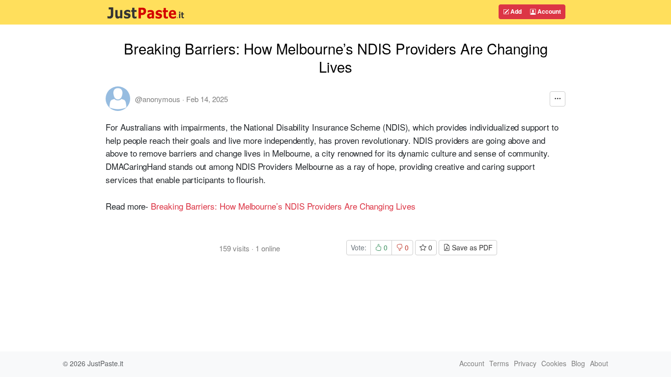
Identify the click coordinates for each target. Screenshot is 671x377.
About (599, 363)
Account (548, 11)
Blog (578, 363)
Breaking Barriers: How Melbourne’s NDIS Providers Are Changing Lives (283, 206)
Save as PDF (471, 247)
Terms (499, 363)
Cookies (553, 363)
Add (515, 11)
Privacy (525, 363)
